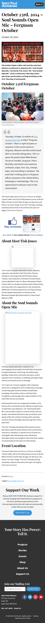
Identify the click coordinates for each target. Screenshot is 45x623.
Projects (22, 545)
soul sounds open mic (16, 481)
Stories (22, 550)
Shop (23, 562)
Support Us (22, 512)
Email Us (17, 608)
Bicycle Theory (26, 618)
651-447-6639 (6, 608)
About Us (22, 568)
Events (23, 556)
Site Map (35, 616)
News (11, 476)
